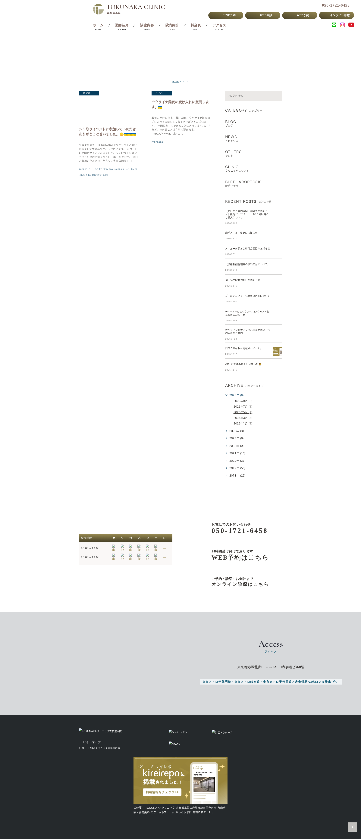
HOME (175, 81)
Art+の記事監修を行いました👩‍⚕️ (243, 364)
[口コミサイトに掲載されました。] (277, 351)
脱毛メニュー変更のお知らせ (241, 233)
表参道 (105, 175)
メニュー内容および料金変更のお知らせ (247, 248)
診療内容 (147, 25)
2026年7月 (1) (243, 406)
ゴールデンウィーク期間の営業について (247, 296)
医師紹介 (122, 25)
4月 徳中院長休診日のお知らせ (242, 280)
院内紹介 (172, 25)
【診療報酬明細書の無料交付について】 (247, 264)
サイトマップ (92, 742)
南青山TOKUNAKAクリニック (116, 169)
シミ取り (98, 169)
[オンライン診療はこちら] (234, 582)
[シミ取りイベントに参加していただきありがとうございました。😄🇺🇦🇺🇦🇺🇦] (108, 107)
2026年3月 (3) (243, 418)
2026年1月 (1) (243, 423)
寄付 (132, 169)
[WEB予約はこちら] (234, 555)
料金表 (196, 25)
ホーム (98, 25)
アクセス (219, 25)
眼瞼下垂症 (97, 175)
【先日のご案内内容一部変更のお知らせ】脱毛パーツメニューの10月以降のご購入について (247, 214)
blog (86, 93)
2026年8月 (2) (243, 401)
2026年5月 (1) (243, 412)
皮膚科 (88, 175)
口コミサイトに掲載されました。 (244, 348)
